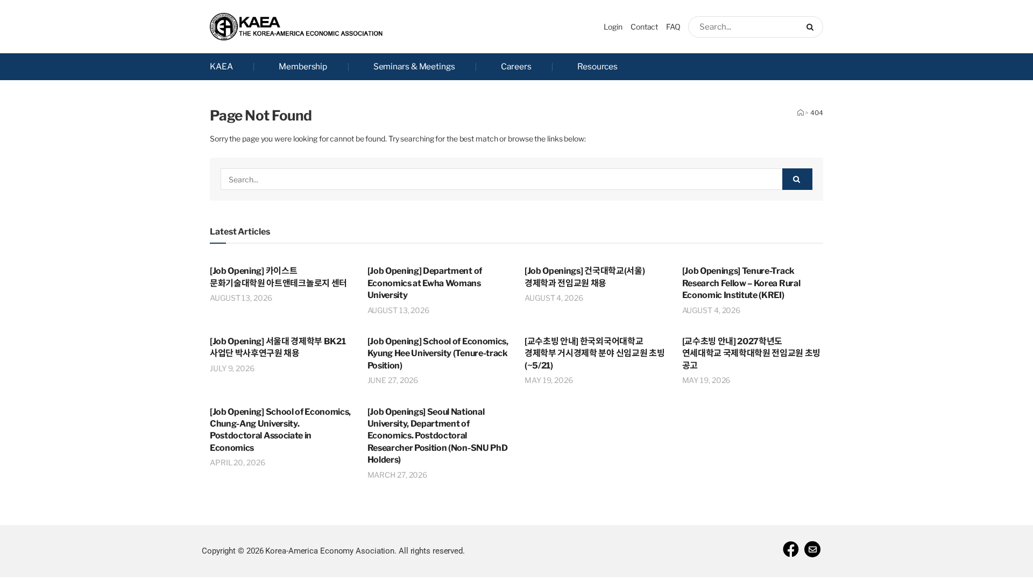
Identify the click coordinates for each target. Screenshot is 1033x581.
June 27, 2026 (393, 380)
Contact (644, 26)
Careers (516, 66)
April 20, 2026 (237, 462)
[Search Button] (812, 27)
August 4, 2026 (554, 297)
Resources (597, 66)
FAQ (673, 26)
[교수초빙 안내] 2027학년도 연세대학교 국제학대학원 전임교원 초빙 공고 (751, 353)
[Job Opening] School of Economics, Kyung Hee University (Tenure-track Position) (437, 353)
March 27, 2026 (397, 474)
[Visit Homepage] (296, 27)
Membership (303, 66)
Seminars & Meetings (414, 66)
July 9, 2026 (232, 368)
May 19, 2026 (549, 380)
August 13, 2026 (241, 297)
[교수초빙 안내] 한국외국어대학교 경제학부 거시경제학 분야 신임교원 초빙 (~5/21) (594, 353)
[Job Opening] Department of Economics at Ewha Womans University (424, 283)
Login (613, 26)
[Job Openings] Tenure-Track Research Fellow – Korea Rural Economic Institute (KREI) (741, 283)
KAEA (221, 66)
